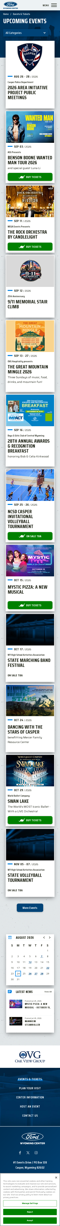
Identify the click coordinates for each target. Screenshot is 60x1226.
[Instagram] (36, 1153)
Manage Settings (30, 1203)
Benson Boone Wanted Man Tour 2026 (30, 160)
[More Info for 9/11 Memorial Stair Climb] (30, 271)
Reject (30, 1211)
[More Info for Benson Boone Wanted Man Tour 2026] (30, 127)
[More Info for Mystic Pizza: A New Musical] (30, 560)
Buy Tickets (33, 177)
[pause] (51, 1050)
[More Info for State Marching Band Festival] (30, 629)
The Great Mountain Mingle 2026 (28, 369)
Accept (30, 1220)
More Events (30, 907)
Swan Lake (18, 801)
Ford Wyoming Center (10, 5)
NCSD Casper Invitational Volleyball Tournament (20, 519)
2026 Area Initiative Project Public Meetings (28, 92)
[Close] (56, 1177)
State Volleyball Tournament (25, 877)
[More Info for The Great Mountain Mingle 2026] (30, 336)
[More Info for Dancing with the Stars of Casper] (30, 700)
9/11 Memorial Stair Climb (27, 304)
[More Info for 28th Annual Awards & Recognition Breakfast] (30, 410)
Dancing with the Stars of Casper (25, 729)
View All (48, 991)
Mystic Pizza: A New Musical (27, 589)
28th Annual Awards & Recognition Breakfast (29, 446)
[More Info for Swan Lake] (30, 770)
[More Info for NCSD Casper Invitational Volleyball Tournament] (30, 485)
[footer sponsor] (30, 1057)
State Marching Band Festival (29, 662)
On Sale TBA (33, 536)
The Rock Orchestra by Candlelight (27, 234)
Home (6, 14)
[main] (30, 518)
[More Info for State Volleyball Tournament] (30, 844)
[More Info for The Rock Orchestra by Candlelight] (30, 201)
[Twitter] (28, 1153)
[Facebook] (20, 1153)
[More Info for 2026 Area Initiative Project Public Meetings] (30, 57)
